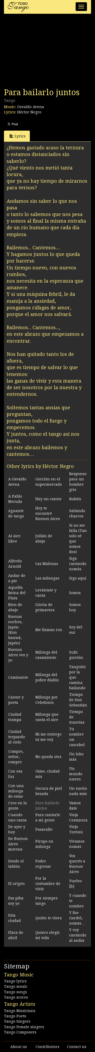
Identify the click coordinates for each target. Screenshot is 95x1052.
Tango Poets (15, 1016)
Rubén (75, 499)
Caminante (18, 677)
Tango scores (16, 997)
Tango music (15, 986)
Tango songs (15, 992)
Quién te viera (48, 918)
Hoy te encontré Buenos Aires (47, 513)
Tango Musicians (19, 1011)
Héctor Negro (29, 112)
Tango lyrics (15, 981)
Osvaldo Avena (30, 107)
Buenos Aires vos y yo (18, 654)
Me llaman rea (48, 630)
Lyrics (20, 136)
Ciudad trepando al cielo (16, 736)
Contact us (76, 1047)
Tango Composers (20, 1032)
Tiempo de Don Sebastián (78, 699)
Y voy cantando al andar (77, 935)
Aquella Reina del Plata (17, 592)
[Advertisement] (43, 52)
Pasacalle (44, 829)
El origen (16, 883)
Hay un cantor (48, 499)
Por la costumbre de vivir (47, 883)
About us (18, 1047)
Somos (75, 593)
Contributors (47, 1047)
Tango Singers (17, 1021)
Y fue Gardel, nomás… (77, 918)
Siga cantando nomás (77, 563)
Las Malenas (46, 564)
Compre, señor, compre (15, 756)
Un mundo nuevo (75, 773)
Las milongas (47, 578)
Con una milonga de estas (16, 791)
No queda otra (48, 757)
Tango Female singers (24, 1027)
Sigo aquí (77, 578)
